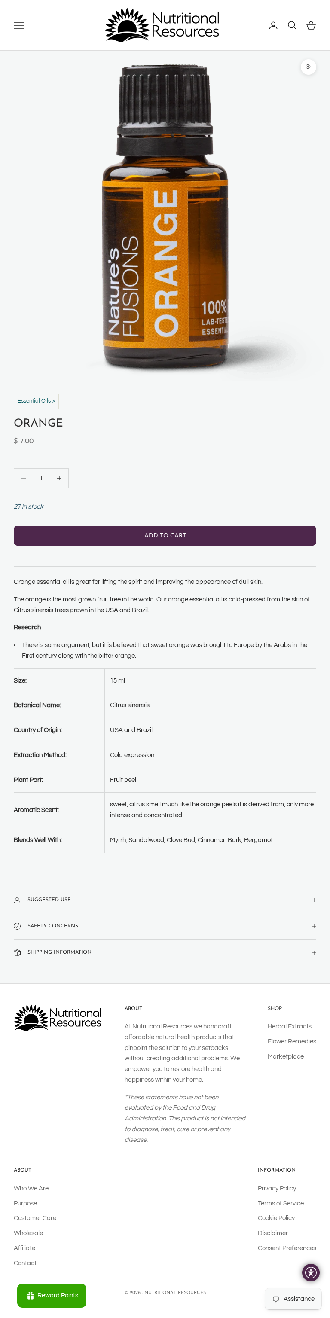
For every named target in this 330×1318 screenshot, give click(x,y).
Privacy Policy (277, 1188)
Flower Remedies (292, 1041)
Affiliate (24, 1248)
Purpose (25, 1203)
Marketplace (286, 1056)
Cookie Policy (276, 1218)
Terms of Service (281, 1203)
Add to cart (165, 536)
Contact (25, 1263)
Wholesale (28, 1233)
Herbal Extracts (290, 1026)
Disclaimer (273, 1233)
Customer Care (35, 1218)
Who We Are (31, 1188)
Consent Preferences (287, 1248)
